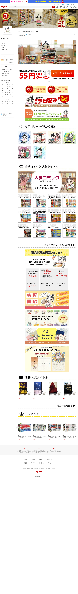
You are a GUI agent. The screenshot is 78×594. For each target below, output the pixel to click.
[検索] (53, 7)
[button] (74, 4)
